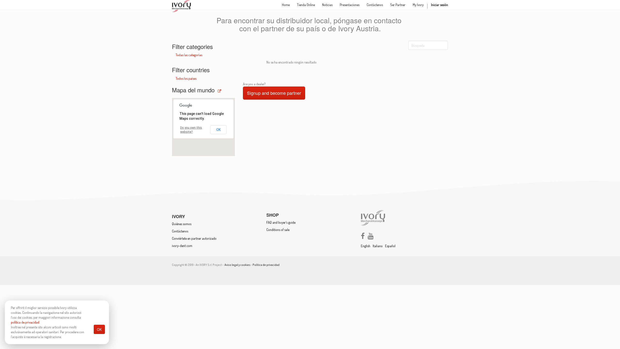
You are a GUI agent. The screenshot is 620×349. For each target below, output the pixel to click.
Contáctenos (180, 231)
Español (390, 246)
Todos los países (186, 78)
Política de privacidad (266, 265)
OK (99, 329)
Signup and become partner (274, 93)
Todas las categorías (189, 55)
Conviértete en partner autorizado (194, 238)
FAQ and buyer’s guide (280, 222)
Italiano (378, 246)
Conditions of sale (277, 230)
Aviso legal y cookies (237, 265)
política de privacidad (25, 322)
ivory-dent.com (182, 246)
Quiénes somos (181, 224)
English (365, 246)
